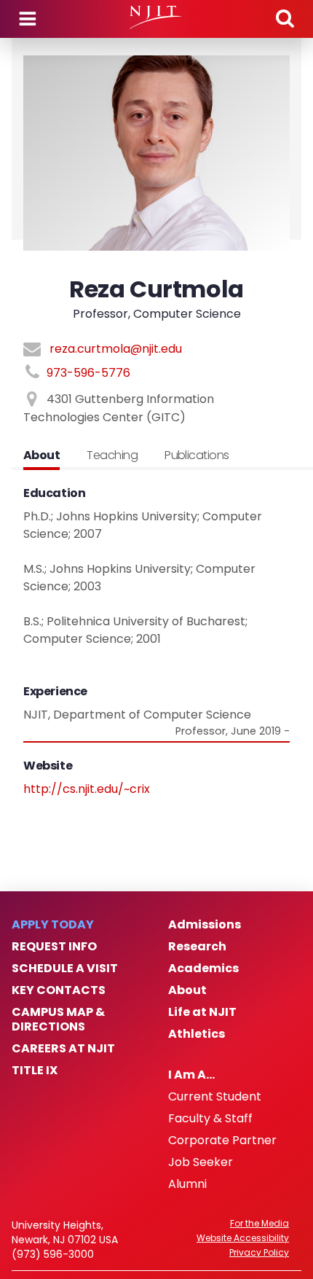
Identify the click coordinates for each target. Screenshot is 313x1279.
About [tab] (41, 455)
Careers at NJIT (63, 1048)
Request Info (54, 946)
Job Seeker (200, 1162)
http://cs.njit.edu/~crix (86, 789)
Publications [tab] (197, 455)
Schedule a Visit (65, 968)
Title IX (35, 1070)
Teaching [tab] (112, 455)
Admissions (204, 925)
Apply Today (53, 925)
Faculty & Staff (210, 1118)
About (187, 990)
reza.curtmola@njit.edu (115, 348)
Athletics (196, 1034)
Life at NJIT (202, 1012)
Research (197, 946)
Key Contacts (59, 990)
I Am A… (191, 1075)
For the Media (259, 1223)
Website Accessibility (243, 1238)
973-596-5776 (88, 372)
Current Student (214, 1097)
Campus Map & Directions (58, 1019)
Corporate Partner (222, 1140)
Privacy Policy (259, 1253)
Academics (203, 968)
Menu (27, 19)
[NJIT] (156, 17)
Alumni (187, 1184)
